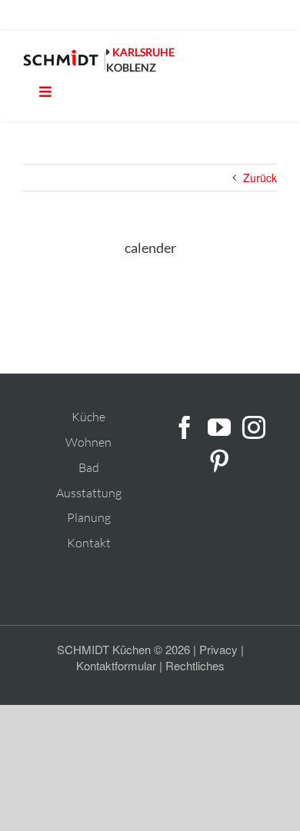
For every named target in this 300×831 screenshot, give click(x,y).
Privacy (218, 649)
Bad (88, 467)
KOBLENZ (131, 67)
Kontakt (89, 542)
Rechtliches (195, 665)
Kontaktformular (116, 665)
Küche (88, 416)
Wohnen (88, 442)
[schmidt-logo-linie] (64, 60)
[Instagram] (253, 427)
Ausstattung (89, 492)
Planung (89, 517)
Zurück (260, 177)
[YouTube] (219, 427)
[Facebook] (184, 427)
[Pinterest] (219, 461)
